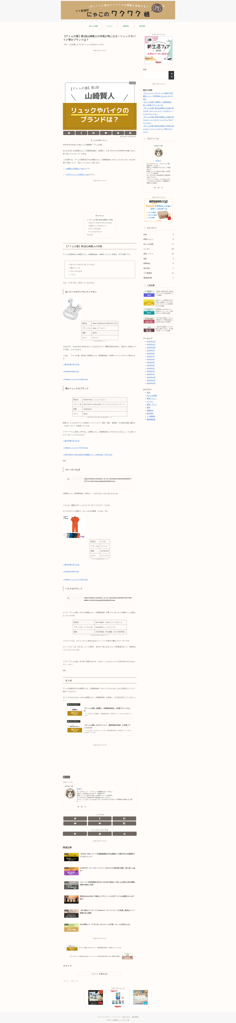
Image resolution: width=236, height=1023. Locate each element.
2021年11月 (151, 380)
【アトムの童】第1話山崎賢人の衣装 (100, 220)
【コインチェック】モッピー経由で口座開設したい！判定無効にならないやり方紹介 (158, 96)
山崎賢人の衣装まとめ (74, 169)
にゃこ (79, 789)
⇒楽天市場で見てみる (71, 364)
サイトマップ (116, 1017)
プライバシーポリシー (104, 1017)
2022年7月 (151, 356)
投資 (158, 234)
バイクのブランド (96, 232)
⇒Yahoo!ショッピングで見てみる (75, 379)
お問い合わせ (126, 1017)
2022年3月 (151, 368)
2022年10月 (151, 347)
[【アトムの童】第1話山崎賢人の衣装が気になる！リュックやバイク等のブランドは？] (93, 133)
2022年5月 (151, 362)
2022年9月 (151, 350)
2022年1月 (151, 374)
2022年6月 (151, 359)
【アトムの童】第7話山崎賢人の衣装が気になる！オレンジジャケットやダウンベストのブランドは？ (158, 111)
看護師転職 (158, 278)
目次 (97, 216)
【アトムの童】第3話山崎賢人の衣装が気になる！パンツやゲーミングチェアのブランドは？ (158, 120)
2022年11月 (151, 344)
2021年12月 (151, 377)
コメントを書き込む (99, 974)
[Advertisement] (100, 65)
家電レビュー (158, 239)
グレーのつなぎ (95, 228)
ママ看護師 (158, 273)
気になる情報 (158, 244)
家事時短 (158, 263)
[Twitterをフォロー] (78, 806)
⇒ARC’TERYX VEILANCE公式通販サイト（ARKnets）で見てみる (87, 455)
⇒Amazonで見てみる (71, 371)
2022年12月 (151, 341)
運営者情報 (135, 1017)
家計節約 (158, 268)
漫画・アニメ (158, 254)
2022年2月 (151, 371)
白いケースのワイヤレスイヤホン (101, 223)
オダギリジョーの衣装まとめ (77, 175)
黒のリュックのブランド (98, 226)
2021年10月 (151, 383)
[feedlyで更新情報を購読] (81, 806)
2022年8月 (151, 353)
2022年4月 (151, 365)
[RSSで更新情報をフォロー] (85, 806)
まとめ (90, 234)
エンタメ (67, 777)
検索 (144, 69)
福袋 (158, 259)
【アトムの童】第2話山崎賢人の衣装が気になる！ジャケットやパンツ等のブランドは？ (158, 129)
